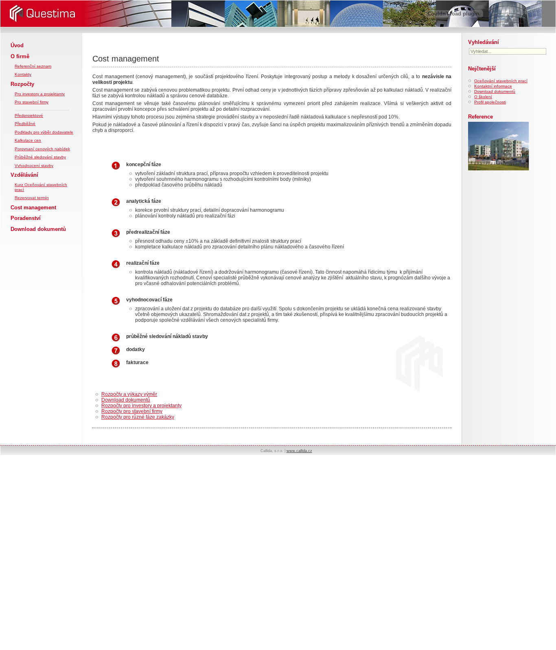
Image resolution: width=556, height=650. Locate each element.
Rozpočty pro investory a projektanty (141, 405)
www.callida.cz (299, 451)
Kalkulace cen (28, 140)
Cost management (33, 207)
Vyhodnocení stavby (34, 165)
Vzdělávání (24, 175)
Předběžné (25, 123)
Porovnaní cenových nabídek (42, 149)
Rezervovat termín (32, 197)
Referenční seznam (33, 66)
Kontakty (23, 74)
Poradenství (26, 218)
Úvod (17, 45)
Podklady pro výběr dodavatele (44, 132)
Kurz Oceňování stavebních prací (41, 187)
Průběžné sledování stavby (40, 157)
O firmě (20, 56)
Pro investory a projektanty (40, 94)
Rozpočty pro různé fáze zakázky (137, 417)
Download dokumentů (38, 229)
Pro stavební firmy (31, 102)
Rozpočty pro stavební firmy (131, 411)
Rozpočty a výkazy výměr (129, 394)
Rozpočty (22, 84)
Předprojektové (29, 115)
